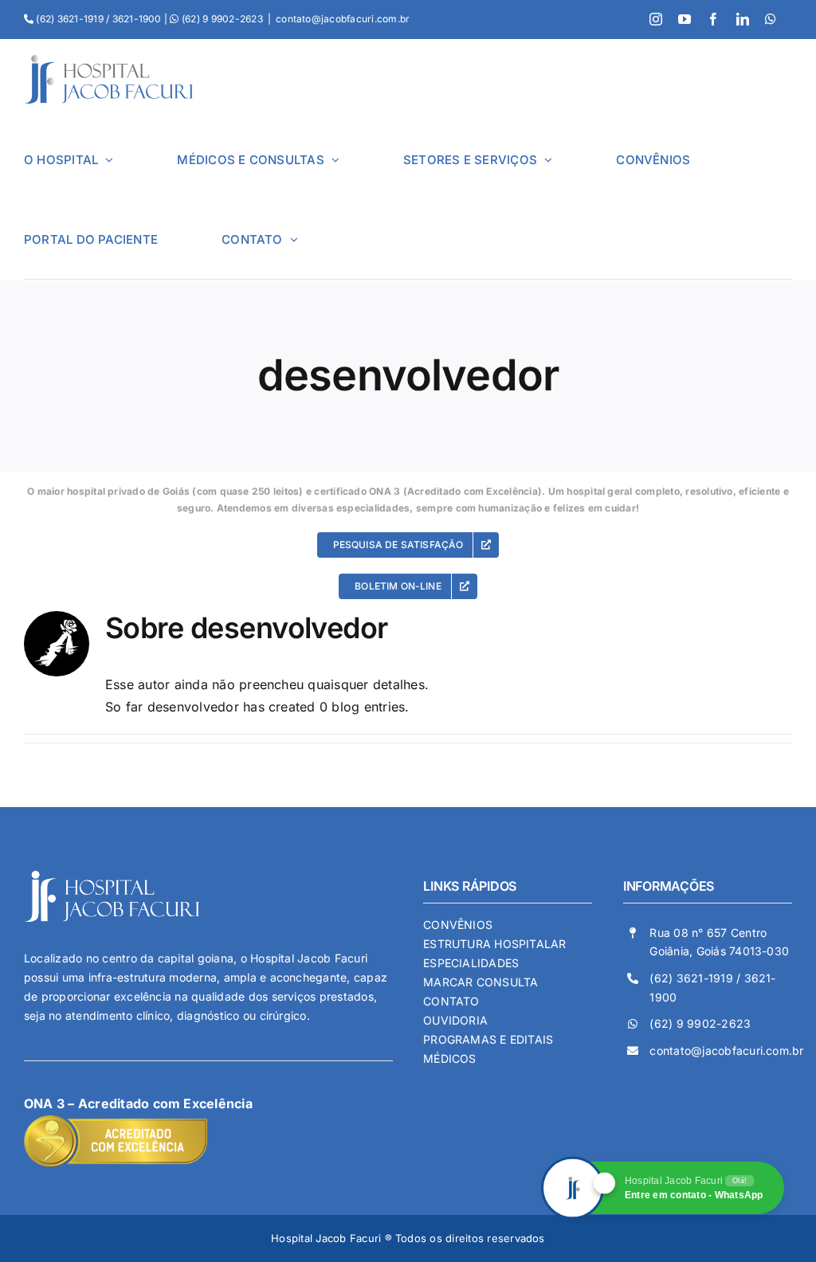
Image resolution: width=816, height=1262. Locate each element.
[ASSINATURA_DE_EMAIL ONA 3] (115, 1122)
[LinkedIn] (742, 19)
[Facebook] (713, 19)
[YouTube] (684, 19)
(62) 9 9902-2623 (700, 1023)
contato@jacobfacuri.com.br (343, 19)
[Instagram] (655, 19)
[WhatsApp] (770, 19)
